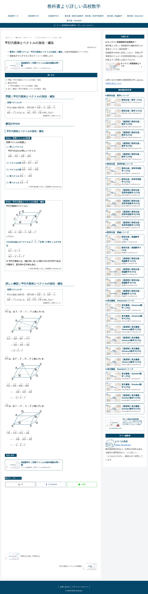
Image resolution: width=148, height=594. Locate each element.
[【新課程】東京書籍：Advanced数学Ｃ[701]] (125, 362)
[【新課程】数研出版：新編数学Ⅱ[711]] (125, 261)
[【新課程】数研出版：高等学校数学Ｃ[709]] (125, 225)
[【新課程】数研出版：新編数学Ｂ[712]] (125, 272)
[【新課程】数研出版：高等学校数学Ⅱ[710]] (125, 193)
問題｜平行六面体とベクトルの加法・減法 (24, 80)
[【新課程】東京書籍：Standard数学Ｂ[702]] (125, 409)
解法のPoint (12, 83)
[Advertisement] (51, 519)
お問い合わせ (65, 587)
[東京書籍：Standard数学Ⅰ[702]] (125, 376)
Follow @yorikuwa (123, 445)
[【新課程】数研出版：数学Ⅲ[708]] (125, 146)
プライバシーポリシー (80, 587)
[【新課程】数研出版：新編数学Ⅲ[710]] (125, 283)
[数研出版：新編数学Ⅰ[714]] (125, 239)
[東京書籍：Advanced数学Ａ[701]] (125, 319)
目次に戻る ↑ (10, 455)
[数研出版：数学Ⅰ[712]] (125, 102)
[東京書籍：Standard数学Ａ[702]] (125, 387)
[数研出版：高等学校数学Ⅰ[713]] (125, 171)
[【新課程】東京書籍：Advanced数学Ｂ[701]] (125, 340)
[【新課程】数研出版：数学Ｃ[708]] (125, 157)
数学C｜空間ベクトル (14, 478)
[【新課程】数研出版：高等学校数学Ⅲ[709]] (125, 214)
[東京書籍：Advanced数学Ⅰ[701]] (125, 308)
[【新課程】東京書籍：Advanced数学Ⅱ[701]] (125, 329)
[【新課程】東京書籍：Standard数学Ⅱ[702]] (125, 398)
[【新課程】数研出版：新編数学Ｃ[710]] (125, 293)
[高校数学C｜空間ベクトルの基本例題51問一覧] (34, 66)
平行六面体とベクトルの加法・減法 (24, 86)
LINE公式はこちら (113, 83)
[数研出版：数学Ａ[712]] (125, 113)
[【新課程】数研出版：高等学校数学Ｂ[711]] (125, 203)
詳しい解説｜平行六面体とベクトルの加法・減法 (27, 89)
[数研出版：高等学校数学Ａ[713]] (125, 182)
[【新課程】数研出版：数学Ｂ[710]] (125, 135)
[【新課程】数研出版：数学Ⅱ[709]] (125, 124)
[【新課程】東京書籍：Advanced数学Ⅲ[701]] (125, 351)
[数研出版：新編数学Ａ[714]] (125, 250)
